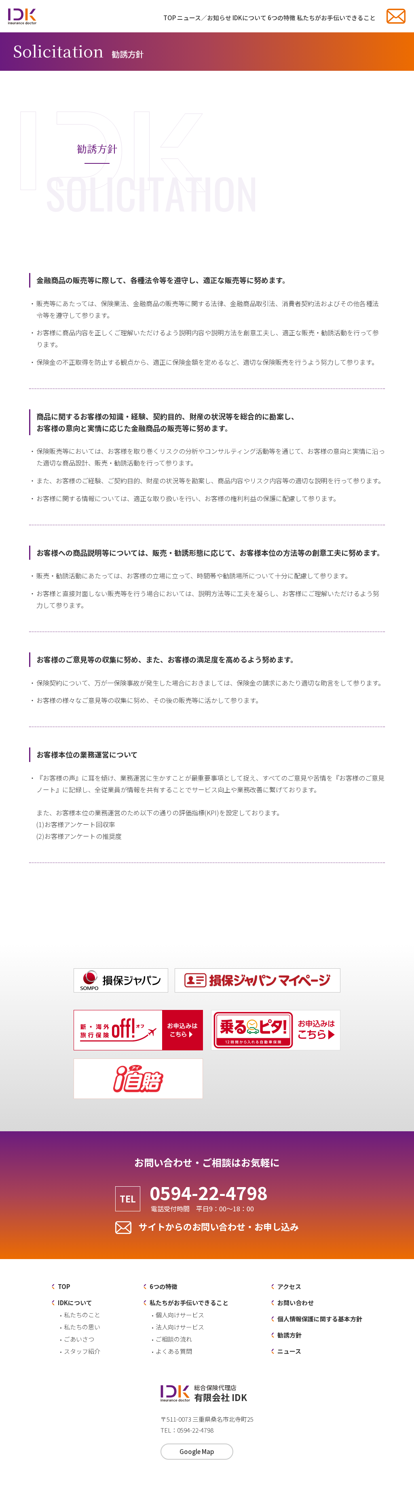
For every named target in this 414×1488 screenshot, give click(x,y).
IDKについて (249, 17)
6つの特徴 (282, 17)
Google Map (197, 1451)
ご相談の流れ (174, 1339)
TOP (169, 17)
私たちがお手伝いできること (336, 17)
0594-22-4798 (209, 1197)
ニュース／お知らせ (204, 17)
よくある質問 (174, 1351)
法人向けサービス (180, 1327)
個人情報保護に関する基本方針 (319, 1319)
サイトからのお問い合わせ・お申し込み (219, 1226)
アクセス (289, 1286)
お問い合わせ (396, 16)
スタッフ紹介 (82, 1351)
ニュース (289, 1351)
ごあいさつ (79, 1339)
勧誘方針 (289, 1335)
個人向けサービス (180, 1315)
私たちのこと (82, 1315)
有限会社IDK (22, 16)
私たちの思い (82, 1327)
